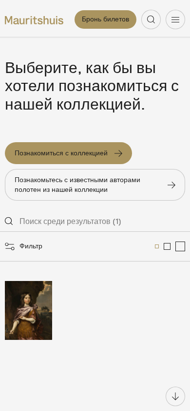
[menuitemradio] (157, 246)
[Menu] (175, 19)
